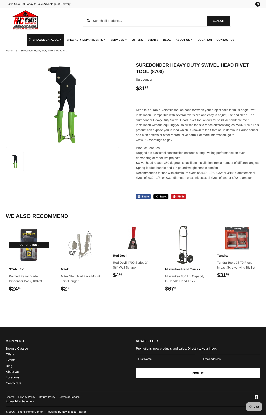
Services (118, 39)
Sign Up (197, 373)
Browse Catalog (46, 39)
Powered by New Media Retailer (66, 411)
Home (9, 50)
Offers (137, 39)
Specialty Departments (85, 39)
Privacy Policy (26, 396)
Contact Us (225, 39)
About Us (183, 39)
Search (221, 20)
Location (205, 39)
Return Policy (47, 396)
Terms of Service (69, 396)
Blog (167, 39)
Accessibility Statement (20, 401)
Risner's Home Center (29, 411)
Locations (12, 377)
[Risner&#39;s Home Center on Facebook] (256, 397)
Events (153, 39)
